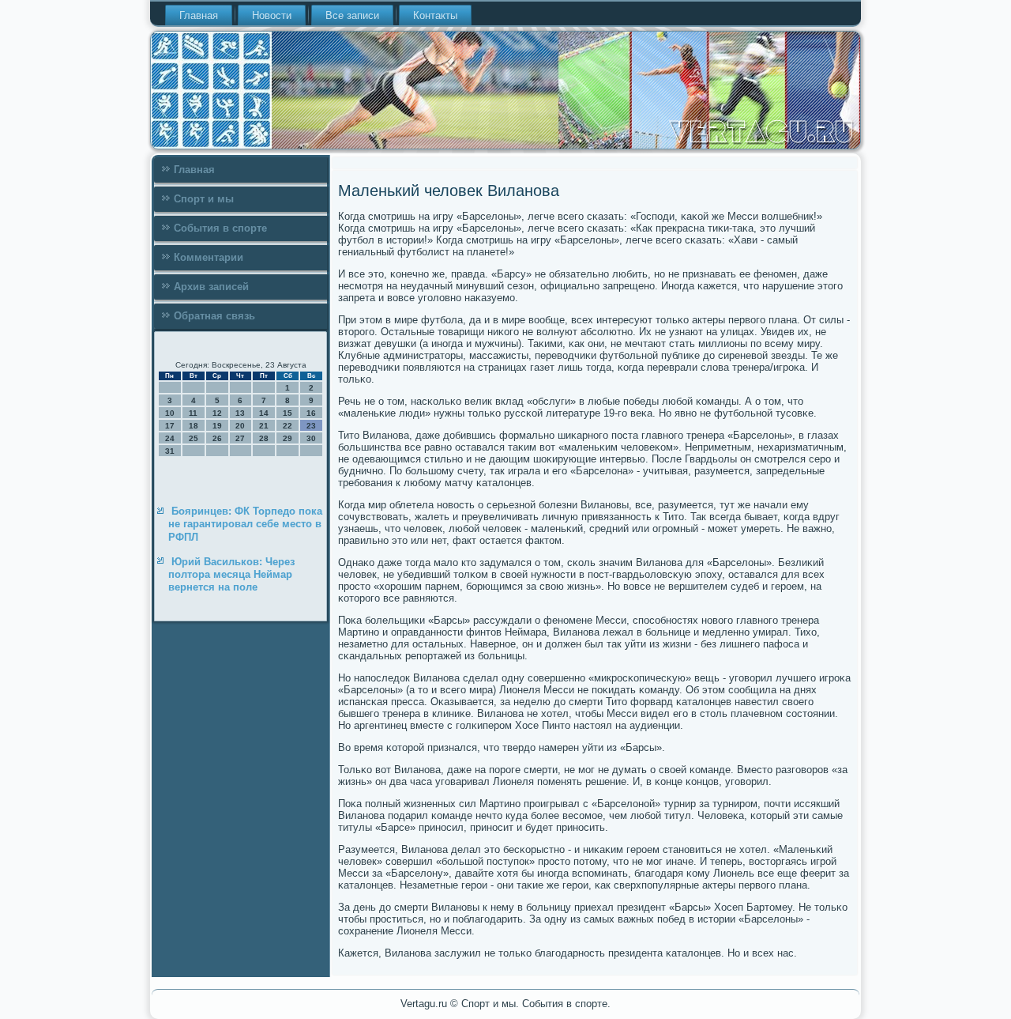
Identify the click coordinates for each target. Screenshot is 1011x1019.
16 (311, 413)
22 (287, 425)
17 (170, 425)
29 (287, 438)
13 (240, 413)
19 (217, 425)
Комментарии (208, 257)
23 (311, 425)
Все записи (352, 15)
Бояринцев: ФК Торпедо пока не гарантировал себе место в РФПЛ (245, 524)
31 (170, 451)
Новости (271, 15)
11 (193, 413)
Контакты (435, 15)
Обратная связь (214, 316)
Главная (198, 15)
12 (217, 413)
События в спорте (220, 228)
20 (240, 425)
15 (287, 413)
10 (170, 413)
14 (264, 413)
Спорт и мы (204, 199)
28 (264, 438)
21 (264, 425)
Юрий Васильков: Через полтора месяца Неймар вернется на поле (231, 575)
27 (240, 438)
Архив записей (211, 286)
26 (217, 438)
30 (311, 438)
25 (193, 438)
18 (193, 425)
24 (170, 438)
